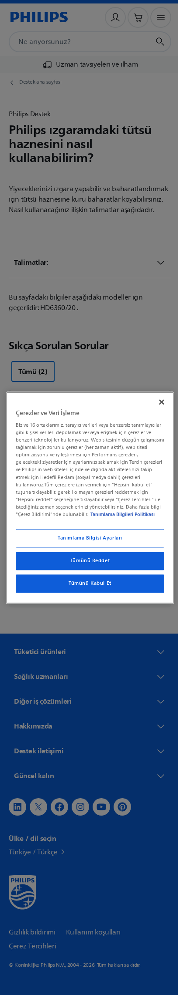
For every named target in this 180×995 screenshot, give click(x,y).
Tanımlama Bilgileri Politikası (121, 514)
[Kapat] (156, 401)
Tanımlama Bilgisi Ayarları (87, 538)
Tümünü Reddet (86, 561)
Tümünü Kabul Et (87, 583)
